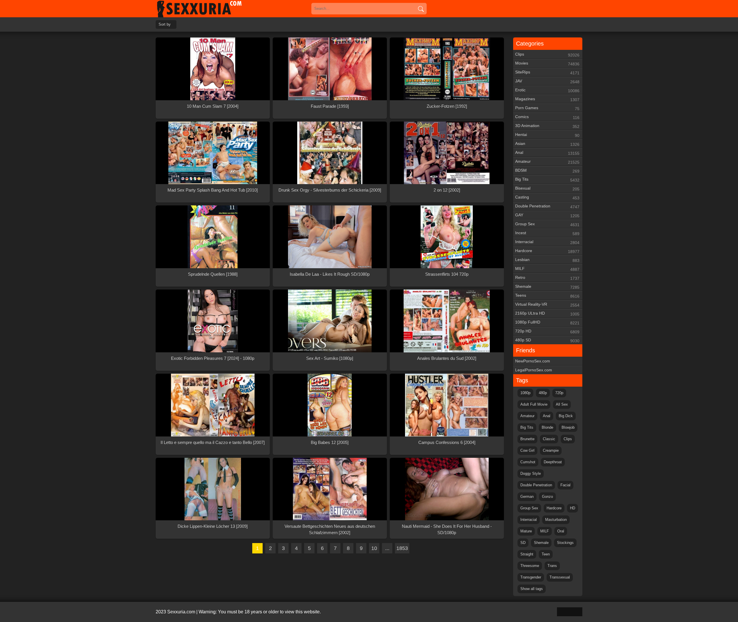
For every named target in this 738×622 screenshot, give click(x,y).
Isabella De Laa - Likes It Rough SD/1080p (330, 274)
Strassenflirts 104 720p (446, 274)
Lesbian (547, 260)
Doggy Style (530, 473)
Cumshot (527, 462)
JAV (547, 81)
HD (572, 508)
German (527, 496)
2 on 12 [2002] (447, 190)
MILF (547, 269)
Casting (547, 197)
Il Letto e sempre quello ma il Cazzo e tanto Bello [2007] (213, 442)
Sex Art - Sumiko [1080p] (329, 358)
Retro (547, 278)
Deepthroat (553, 462)
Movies (547, 63)
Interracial (547, 242)
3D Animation (547, 126)
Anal (547, 153)
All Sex (562, 404)
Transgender (530, 577)
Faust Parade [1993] (330, 106)
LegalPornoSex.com (533, 370)
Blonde (547, 427)
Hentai (547, 135)
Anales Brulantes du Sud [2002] (446, 358)
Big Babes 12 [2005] (330, 442)
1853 (402, 548)
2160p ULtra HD (547, 313)
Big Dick (566, 416)
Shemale (547, 287)
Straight (526, 554)
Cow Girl (527, 450)
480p (543, 393)
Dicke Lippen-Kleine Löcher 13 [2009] (213, 526)
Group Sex (547, 224)
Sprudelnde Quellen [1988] (213, 274)
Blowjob (568, 427)
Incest (547, 233)
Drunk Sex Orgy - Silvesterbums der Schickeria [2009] (329, 190)
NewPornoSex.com (532, 361)
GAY (547, 215)
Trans (552, 566)
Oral (560, 531)
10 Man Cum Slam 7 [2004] (212, 106)
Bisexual (547, 188)
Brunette (527, 439)
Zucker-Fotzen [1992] (447, 106)
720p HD (547, 331)
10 (374, 548)
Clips (547, 54)
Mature (526, 531)
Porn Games (547, 108)
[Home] (207, 8)
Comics (547, 117)
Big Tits (547, 179)
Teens (547, 295)
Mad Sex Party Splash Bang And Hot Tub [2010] (212, 190)
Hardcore (547, 251)
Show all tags (531, 589)
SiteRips (547, 72)
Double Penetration (547, 206)
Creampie (551, 450)
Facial (565, 485)
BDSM (547, 170)
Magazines (547, 99)
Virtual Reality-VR (547, 304)
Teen (546, 554)
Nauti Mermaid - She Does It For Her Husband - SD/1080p (447, 529)
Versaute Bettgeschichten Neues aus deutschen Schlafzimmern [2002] (330, 529)
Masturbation (556, 519)
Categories (530, 43)
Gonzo (547, 496)
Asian (547, 144)
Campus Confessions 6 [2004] (446, 442)
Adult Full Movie (533, 404)
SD (523, 542)
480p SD (547, 340)
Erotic (547, 90)
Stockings (565, 542)
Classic (549, 439)
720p (559, 393)
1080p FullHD (547, 322)
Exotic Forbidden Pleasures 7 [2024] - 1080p (212, 358)
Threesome (529, 566)
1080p (525, 393)
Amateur (547, 162)
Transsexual (559, 577)
